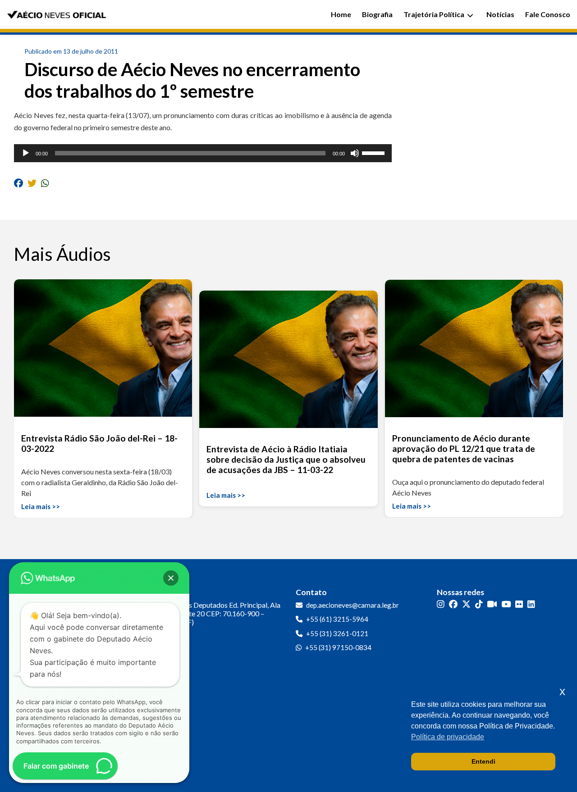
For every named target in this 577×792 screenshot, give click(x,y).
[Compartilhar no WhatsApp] (45, 183)
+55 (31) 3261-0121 (337, 633)
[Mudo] (354, 153)
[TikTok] (479, 604)
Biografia (377, 14)
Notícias (500, 14)
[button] (171, 578)
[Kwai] (492, 604)
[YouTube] (506, 604)
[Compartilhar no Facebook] (18, 183)
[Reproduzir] (25, 153)
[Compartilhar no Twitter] (32, 183)
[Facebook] (453, 604)
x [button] (562, 691)
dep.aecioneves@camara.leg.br (352, 605)
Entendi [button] (483, 761)
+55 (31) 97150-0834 (338, 647)
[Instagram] (440, 604)
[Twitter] (466, 604)
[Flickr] (519, 604)
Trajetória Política (433, 14)
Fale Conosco (547, 14)
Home (341, 14)
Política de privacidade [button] (447, 737)
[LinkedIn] (531, 604)
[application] (203, 153)
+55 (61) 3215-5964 (337, 619)
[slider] (374, 152)
